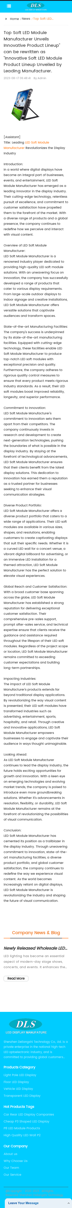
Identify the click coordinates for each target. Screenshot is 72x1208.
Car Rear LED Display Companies (29, 1114)
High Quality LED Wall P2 (22, 1135)
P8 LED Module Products (22, 1128)
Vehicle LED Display (18, 1089)
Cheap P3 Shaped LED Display (26, 1121)
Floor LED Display (16, 1082)
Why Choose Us (15, 1161)
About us (10, 1154)
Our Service (12, 1174)
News (26, 18)
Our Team (11, 1167)
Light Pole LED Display (20, 1075)
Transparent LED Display (22, 1095)
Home (14, 18)
